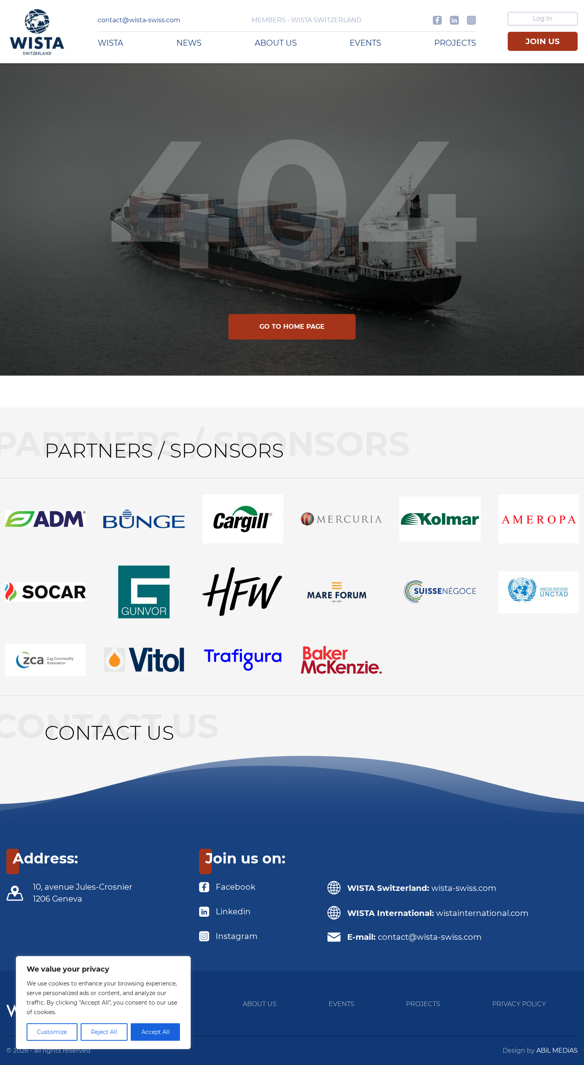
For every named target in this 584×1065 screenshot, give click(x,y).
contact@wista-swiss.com (139, 20)
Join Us (543, 41)
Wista (110, 43)
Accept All (155, 1032)
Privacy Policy (519, 1004)
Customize (52, 1032)
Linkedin (233, 911)
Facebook (235, 887)
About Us (276, 43)
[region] (103, 1002)
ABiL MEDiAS (557, 1050)
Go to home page (292, 326)
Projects (455, 43)
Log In (543, 18)
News (188, 43)
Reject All (104, 1032)
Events (365, 43)
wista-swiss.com (463, 888)
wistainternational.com (482, 913)
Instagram (236, 936)
